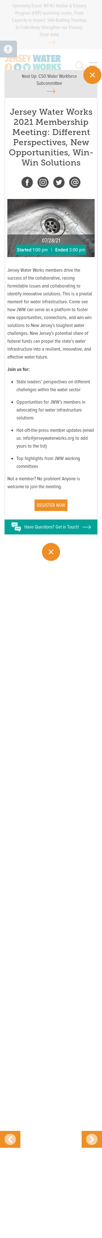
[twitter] (59, 183)
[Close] (92, 75)
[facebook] (27, 183)
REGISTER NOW (51, 505)
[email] (74, 183)
